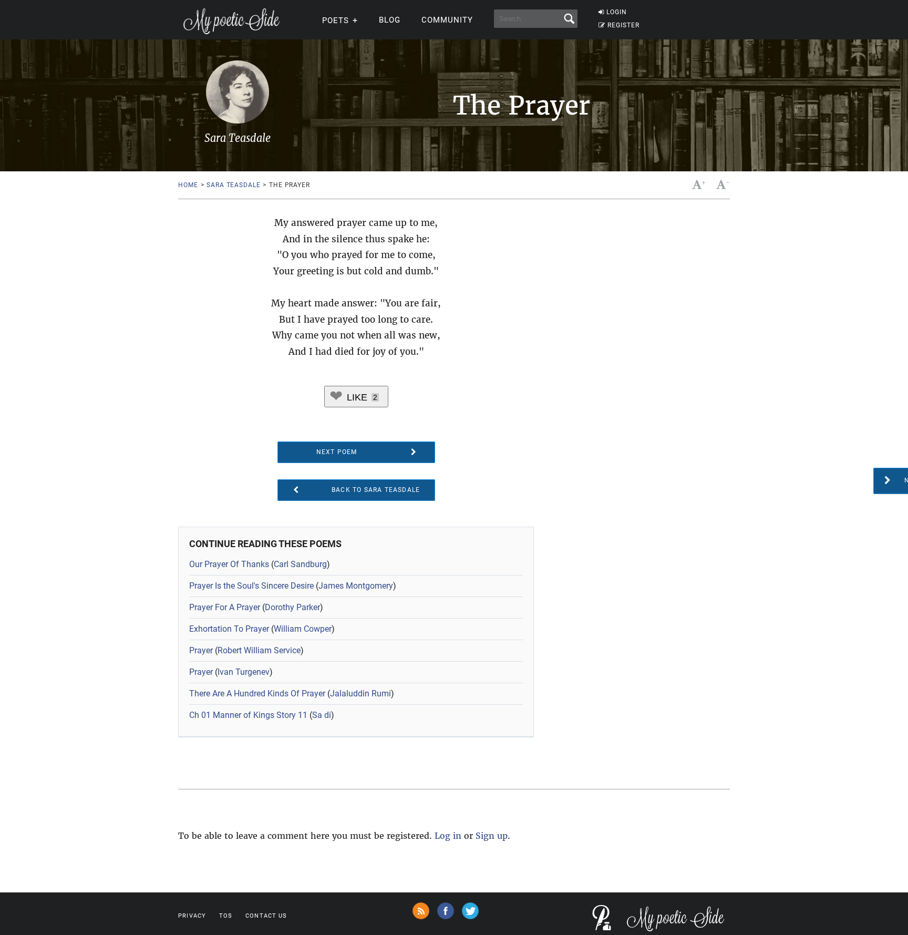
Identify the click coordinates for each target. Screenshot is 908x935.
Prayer (201, 650)
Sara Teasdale (233, 185)
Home (188, 185)
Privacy (192, 915)
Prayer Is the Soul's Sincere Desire (251, 586)
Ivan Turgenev (244, 672)
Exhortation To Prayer (229, 629)
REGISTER (623, 25)
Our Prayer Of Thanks (229, 564)
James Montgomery (355, 586)
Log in (448, 835)
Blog (389, 20)
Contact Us (266, 915)
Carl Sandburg (300, 564)
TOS (225, 915)
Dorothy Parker (292, 607)
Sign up (492, 835)
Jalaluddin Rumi (360, 693)
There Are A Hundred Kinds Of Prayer (257, 693)
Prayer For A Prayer (224, 607)
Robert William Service (259, 650)
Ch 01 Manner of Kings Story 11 (248, 715)
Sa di (321, 715)
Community (447, 20)
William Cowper (303, 629)
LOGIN (616, 12)
